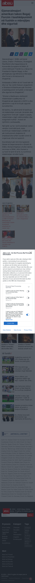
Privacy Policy (28, 330)
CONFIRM (10, 323)
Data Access (17, 330)
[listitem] (17, 286)
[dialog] (17, 291)
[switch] (27, 291)
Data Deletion (7, 330)
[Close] (31, 253)
